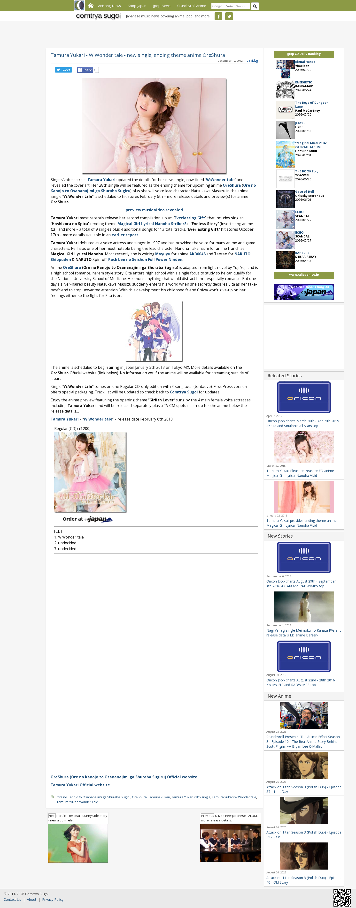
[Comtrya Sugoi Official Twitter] (229, 16)
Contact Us (12, 899)
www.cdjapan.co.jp (304, 275)
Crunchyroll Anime (191, 5)
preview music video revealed (154, 210)
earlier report (125, 234)
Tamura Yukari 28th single (190, 797)
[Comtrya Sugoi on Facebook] (218, 16)
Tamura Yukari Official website (80, 785)
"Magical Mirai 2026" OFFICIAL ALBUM (311, 145)
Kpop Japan (137, 5)
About (31, 899)
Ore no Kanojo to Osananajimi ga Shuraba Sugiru (94, 797)
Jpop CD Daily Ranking (304, 54)
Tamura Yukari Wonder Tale (77, 802)
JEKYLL (300, 123)
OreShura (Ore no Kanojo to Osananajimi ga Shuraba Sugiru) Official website (124, 777)
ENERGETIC (303, 82)
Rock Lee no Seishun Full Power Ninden (145, 259)
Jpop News (161, 5)
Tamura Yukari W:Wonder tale (234, 797)
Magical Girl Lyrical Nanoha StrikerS (151, 223)
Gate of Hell (304, 192)
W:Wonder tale (220, 179)
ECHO (299, 212)
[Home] (90, 5)
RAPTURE (302, 253)
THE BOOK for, (306, 171)
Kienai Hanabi (306, 62)
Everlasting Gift (190, 218)
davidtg (252, 60)
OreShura (232, 185)
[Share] (80, 70)
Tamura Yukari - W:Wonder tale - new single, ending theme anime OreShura (138, 55)
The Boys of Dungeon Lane (311, 105)
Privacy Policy (52, 899)
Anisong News (109, 5)
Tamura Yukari (65, 419)
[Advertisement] (177, 34)
